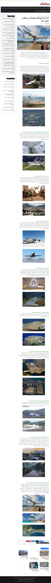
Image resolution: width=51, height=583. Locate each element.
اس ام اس (31, 8)
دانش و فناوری (25, 8)
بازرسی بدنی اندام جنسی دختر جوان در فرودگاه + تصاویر (34, 558)
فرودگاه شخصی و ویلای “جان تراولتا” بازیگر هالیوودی (34, 570)
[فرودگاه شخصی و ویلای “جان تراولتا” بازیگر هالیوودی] (33, 565)
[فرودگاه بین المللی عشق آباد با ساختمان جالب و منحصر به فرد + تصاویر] (44, 564)
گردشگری (5, 8)
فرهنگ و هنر (12, 8)
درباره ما (27, 581)
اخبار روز (38, 8)
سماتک (47, 53)
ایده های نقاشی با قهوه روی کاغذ (9, 48)
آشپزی (40, 8)
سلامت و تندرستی (16, 8)
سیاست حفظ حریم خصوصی (22, 581)
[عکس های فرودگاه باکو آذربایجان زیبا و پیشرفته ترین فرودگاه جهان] (44, 553)
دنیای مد (21, 8)
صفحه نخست (48, 8)
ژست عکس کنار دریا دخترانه (10, 27)
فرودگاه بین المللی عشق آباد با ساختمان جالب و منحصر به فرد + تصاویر (44, 568)
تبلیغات (30, 581)
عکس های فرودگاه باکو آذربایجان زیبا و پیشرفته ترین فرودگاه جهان (45, 558)
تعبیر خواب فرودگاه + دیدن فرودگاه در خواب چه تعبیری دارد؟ (24, 557)
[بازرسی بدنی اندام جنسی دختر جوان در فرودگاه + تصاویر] (33, 553)
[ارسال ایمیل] (45, 23)
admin (47, 23)
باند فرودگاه (47, 52)
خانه (48, 16)
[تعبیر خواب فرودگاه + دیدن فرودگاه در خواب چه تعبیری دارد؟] (23, 552)
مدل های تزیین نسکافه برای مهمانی (9, 43)
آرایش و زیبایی (44, 8)
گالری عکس (8, 8)
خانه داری (28, 8)
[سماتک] (44, 3)
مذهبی (2, 8)
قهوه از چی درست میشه (10, 38)
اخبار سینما (35, 8)
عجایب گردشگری (41, 16)
